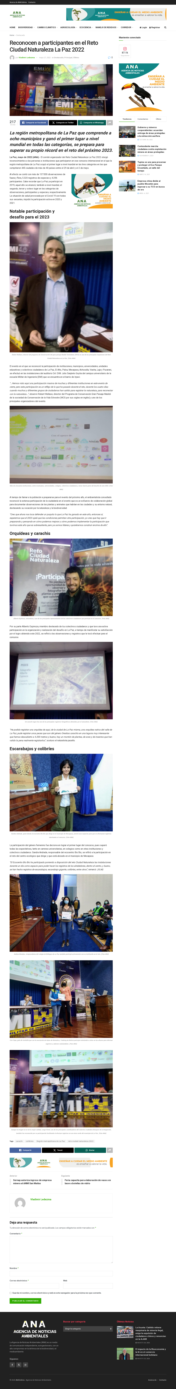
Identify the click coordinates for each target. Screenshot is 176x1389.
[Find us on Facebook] (12, 1364)
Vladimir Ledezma (27, 58)
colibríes (30, 1141)
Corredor (126, 27)
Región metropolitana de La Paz (51, 1141)
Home (12, 27)
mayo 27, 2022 (45, 58)
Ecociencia (85, 27)
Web (65, 1281)
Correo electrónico (19, 1280)
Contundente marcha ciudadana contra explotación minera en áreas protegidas (152, 149)
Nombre (14, 1268)
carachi (19, 1141)
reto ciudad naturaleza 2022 (81, 1141)
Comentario (16, 1233)
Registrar (155, 27)
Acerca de (152, 1380)
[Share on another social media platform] (110, 122)
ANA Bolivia (20, 1380)
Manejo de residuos (106, 27)
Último (76, 58)
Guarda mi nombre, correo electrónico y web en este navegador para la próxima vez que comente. (56, 1293)
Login (144, 27)
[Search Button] (165, 27)
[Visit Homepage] (17, 14)
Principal (68, 58)
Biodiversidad (25, 27)
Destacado (20, 35)
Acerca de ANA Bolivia (18, 2)
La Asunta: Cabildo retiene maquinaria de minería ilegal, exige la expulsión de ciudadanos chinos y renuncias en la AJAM (150, 1333)
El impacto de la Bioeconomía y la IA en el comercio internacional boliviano (150, 1352)
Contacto (31, 2)
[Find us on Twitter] (18, 1364)
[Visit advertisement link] (116, 14)
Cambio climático (46, 27)
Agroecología (67, 27)
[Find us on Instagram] (25, 1364)
